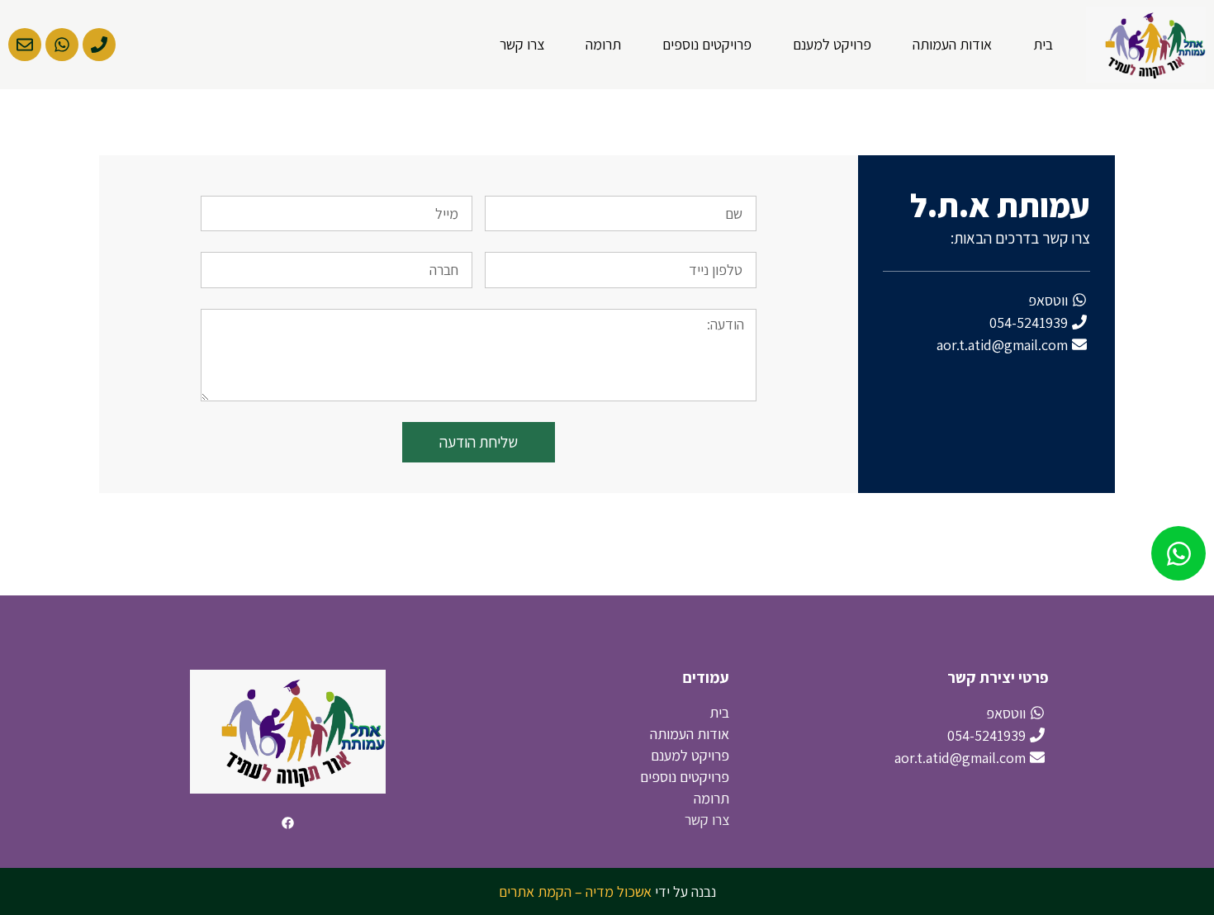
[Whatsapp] (61, 44)
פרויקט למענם (832, 44)
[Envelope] (24, 44)
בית (1043, 44)
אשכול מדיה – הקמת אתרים (575, 891)
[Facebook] (288, 822)
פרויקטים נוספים (707, 44)
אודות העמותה (952, 44)
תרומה (603, 44)
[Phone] (99, 44)
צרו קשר (522, 44)
